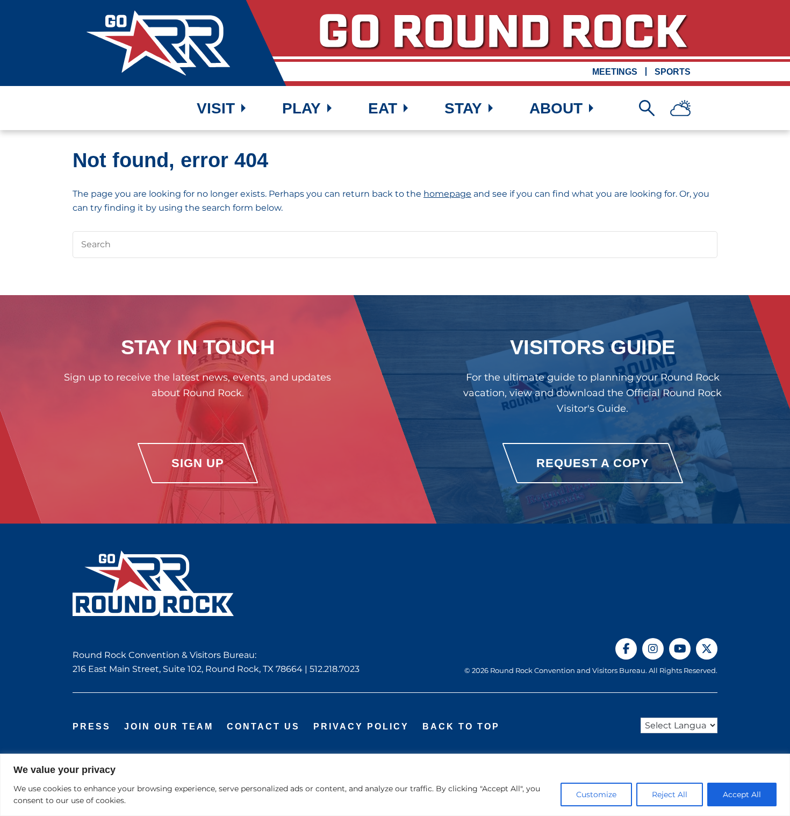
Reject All (669, 794)
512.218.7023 (335, 669)
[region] (395, 785)
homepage (447, 194)
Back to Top (461, 726)
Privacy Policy (361, 726)
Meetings (614, 72)
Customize (596, 794)
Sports (673, 72)
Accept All (742, 794)
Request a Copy (592, 463)
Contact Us (263, 726)
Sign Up (197, 463)
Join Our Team (168, 726)
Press (92, 726)
